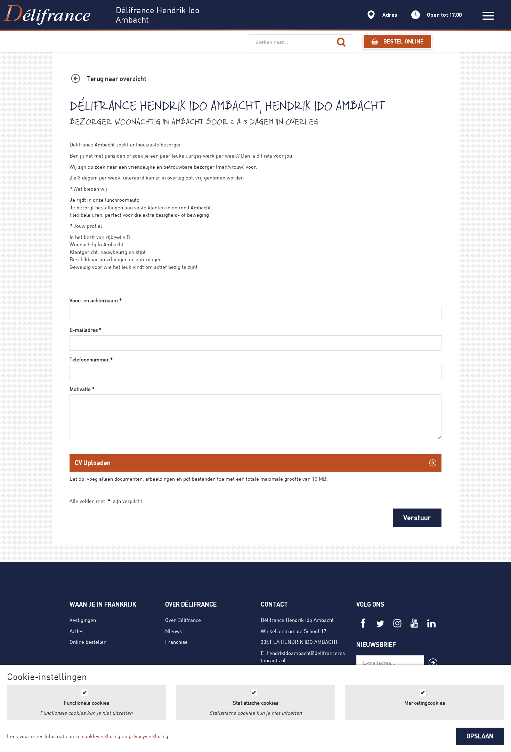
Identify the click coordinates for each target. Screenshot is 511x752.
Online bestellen (88, 642)
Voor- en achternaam (96, 300)
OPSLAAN (480, 736)
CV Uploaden (93, 462)
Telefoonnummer (91, 359)
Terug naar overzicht (116, 78)
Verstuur (417, 517)
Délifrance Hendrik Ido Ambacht (297, 620)
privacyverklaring (148, 736)
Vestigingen (83, 620)
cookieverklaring (101, 736)
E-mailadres (86, 330)
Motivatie (82, 389)
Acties (76, 631)
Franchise (176, 642)
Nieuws (173, 631)
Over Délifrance (183, 620)
